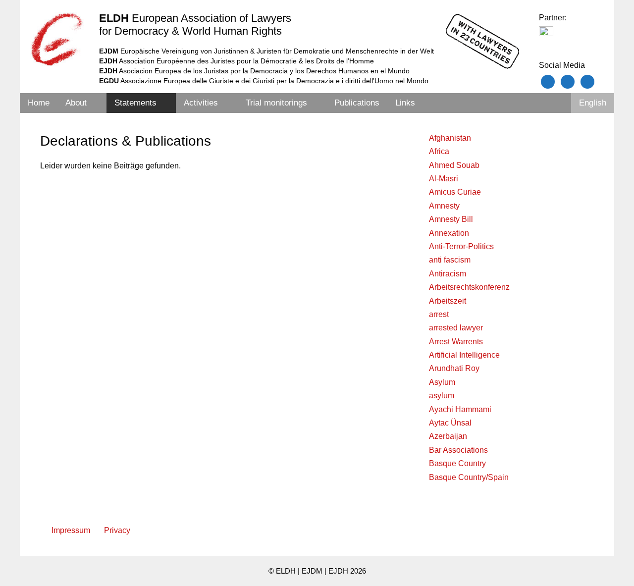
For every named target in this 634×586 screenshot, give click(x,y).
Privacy (117, 530)
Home (39, 102)
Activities (201, 102)
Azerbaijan (448, 436)
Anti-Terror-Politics (461, 246)
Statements (135, 102)
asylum (441, 395)
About (76, 102)
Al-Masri (443, 178)
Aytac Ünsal (450, 423)
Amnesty (444, 206)
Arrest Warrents (456, 341)
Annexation (449, 233)
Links (405, 102)
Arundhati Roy (454, 368)
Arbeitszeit (447, 301)
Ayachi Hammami (460, 409)
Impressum (71, 530)
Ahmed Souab (454, 165)
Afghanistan (450, 138)
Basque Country (457, 463)
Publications (356, 102)
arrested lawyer (456, 327)
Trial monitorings (276, 102)
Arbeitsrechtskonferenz (469, 287)
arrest (439, 314)
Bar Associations (458, 450)
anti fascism (450, 260)
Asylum (442, 382)
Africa (439, 151)
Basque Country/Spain (469, 477)
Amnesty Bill (451, 219)
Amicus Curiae (455, 192)
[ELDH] (57, 39)
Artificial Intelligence (464, 355)
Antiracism (447, 273)
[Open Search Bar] (557, 103)
